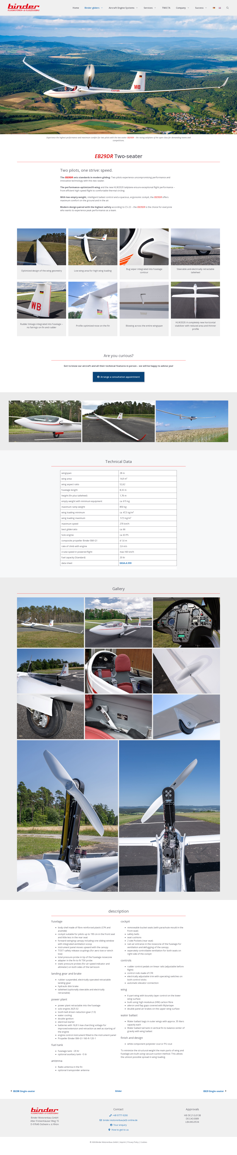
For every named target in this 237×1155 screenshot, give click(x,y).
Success (199, 7)
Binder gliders (92, 7)
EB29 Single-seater (213, 1091)
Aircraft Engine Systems (121, 7)
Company (181, 7)
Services (148, 7)
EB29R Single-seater (24, 1091)
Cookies (143, 1142)
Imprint (123, 1142)
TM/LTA (166, 7)
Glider (118, 1091)
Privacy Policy (133, 1142)
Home (76, 7)
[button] (228, 8)
